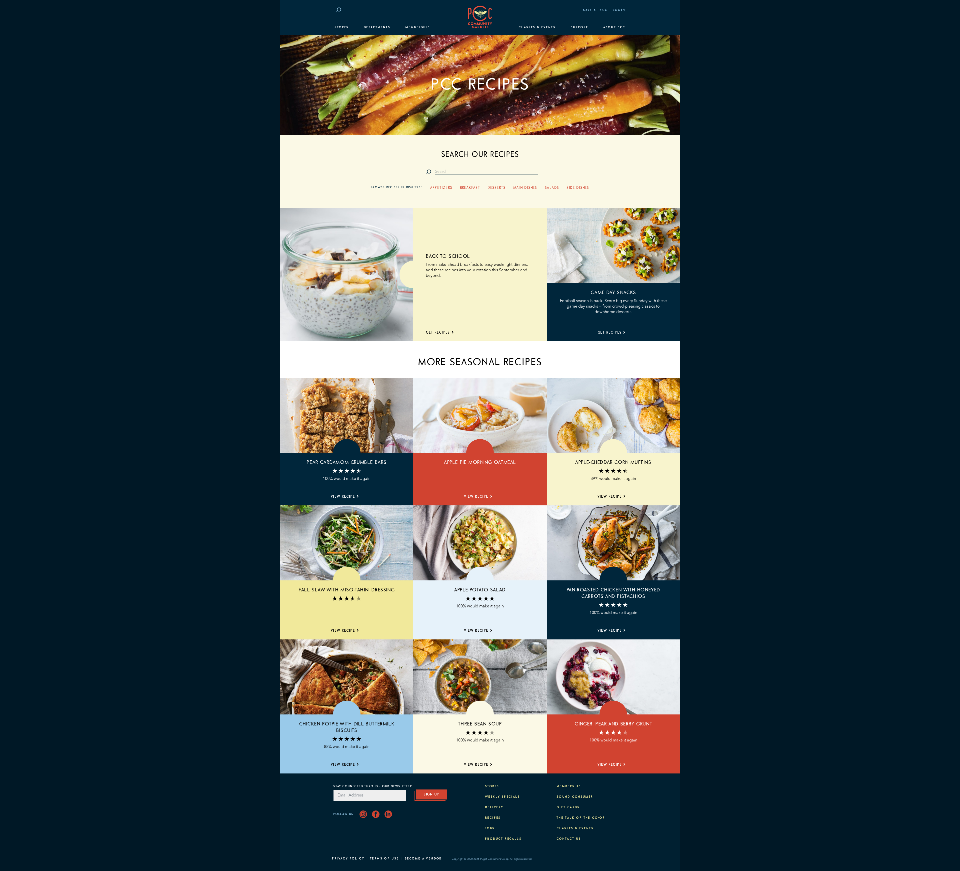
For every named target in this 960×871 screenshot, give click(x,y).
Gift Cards (568, 807)
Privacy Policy (348, 858)
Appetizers (441, 188)
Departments (377, 27)
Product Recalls (503, 838)
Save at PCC (595, 10)
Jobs (490, 828)
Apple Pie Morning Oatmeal (480, 462)
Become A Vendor (423, 858)
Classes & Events (537, 27)
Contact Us (568, 838)
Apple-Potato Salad (480, 589)
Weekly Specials (502, 796)
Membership (417, 27)
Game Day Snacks (613, 292)
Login (619, 10)
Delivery (494, 807)
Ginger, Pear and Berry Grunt (613, 723)
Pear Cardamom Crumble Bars (346, 462)
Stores (341, 27)
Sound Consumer (574, 796)
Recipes (493, 817)
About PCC (614, 27)
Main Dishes (525, 188)
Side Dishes (577, 188)
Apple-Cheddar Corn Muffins (613, 462)
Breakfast (470, 188)
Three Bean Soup (480, 723)
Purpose (579, 27)
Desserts (497, 188)
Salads (552, 188)
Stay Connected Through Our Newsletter (372, 786)
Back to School (448, 256)
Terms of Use (384, 858)
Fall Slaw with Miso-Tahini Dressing (346, 589)
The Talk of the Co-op (580, 817)
